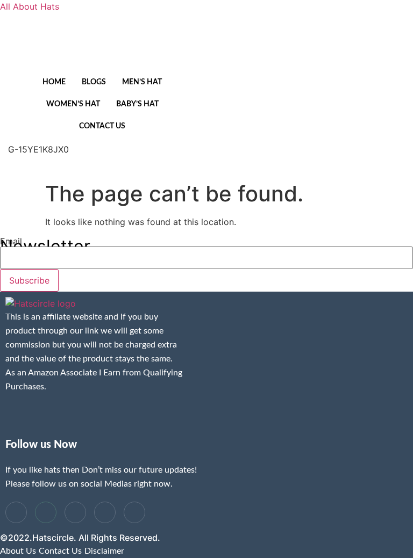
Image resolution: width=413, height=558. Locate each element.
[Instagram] (139, 162)
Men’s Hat (142, 82)
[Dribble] (119, 162)
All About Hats (29, 6)
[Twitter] (45, 512)
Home (54, 82)
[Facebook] (16, 512)
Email (11, 241)
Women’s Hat (73, 104)
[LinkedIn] (75, 512)
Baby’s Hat (137, 104)
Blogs (94, 82)
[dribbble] (105, 512)
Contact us (102, 126)
